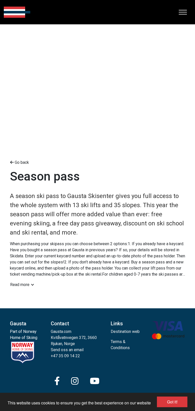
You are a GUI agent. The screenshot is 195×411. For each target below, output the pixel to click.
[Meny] (183, 12)
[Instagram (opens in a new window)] (75, 381)
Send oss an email (67, 349)
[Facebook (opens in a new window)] (57, 381)
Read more (19, 284)
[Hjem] (17, 12)
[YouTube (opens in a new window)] (94, 381)
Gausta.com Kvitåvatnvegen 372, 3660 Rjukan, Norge (74, 337)
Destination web (125, 331)
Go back (21, 162)
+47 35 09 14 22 (65, 355)
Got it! (172, 402)
